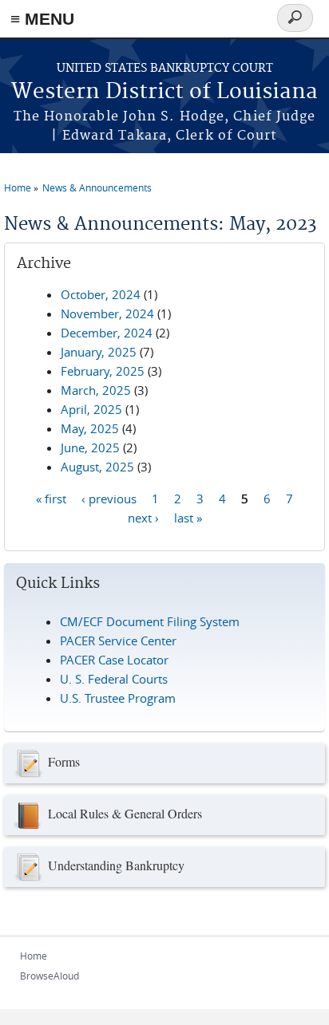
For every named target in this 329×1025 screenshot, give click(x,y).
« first (51, 498)
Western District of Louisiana (164, 92)
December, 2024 (107, 333)
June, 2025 (90, 447)
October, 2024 (101, 294)
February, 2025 (103, 371)
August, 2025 (97, 467)
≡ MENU (42, 19)
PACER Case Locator (114, 660)
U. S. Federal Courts (114, 679)
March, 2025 (96, 390)
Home (17, 187)
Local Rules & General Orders (125, 813)
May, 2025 (90, 428)
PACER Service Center (118, 641)
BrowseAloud (49, 975)
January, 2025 (99, 352)
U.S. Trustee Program (118, 698)
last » (188, 517)
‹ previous (109, 498)
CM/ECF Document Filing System (150, 621)
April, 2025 (91, 409)
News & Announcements (97, 187)
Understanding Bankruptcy (116, 865)
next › (143, 517)
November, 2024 (107, 313)
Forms (64, 761)
